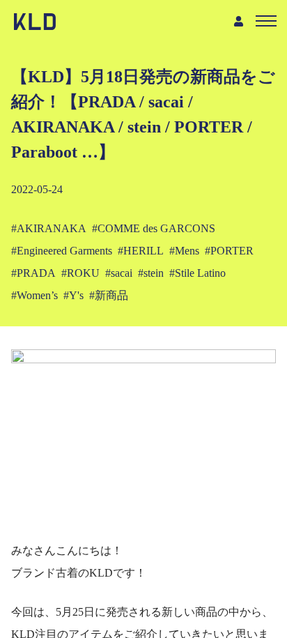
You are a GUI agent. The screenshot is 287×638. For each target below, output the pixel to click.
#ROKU (80, 273)
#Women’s (34, 295)
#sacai (118, 273)
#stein (151, 273)
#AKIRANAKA (48, 228)
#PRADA (33, 273)
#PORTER (229, 251)
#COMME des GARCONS (153, 228)
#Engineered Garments (61, 251)
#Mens (184, 251)
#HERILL (141, 251)
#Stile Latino (197, 273)
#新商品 (108, 295)
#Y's (73, 295)
